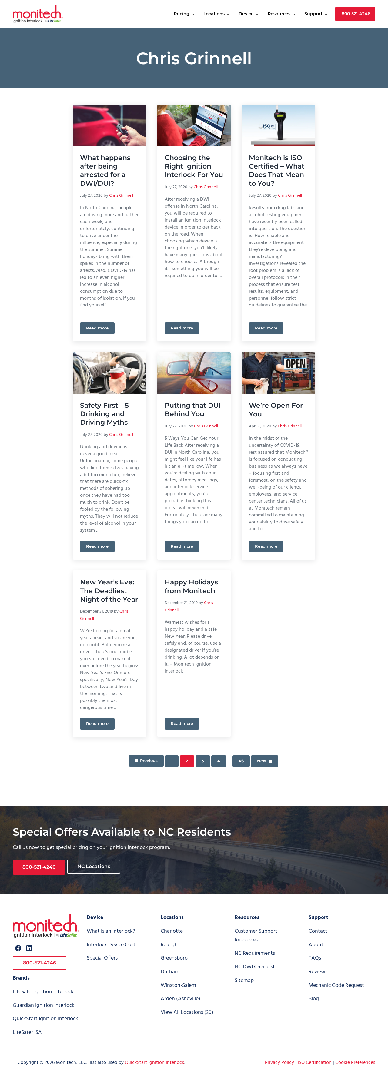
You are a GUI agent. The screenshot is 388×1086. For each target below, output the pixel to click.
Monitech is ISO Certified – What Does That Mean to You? (276, 170)
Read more (100, 329)
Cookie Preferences (355, 1063)
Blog (314, 998)
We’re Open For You (276, 409)
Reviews (318, 971)
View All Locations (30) (187, 1012)
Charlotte (172, 931)
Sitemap (244, 980)
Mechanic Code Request (336, 985)
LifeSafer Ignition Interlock (43, 991)
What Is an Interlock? (111, 931)
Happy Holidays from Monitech (191, 586)
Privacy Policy (279, 1063)
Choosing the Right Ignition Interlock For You (194, 166)
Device (95, 917)
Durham (170, 971)
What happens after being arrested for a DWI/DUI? (105, 170)
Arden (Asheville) (180, 998)
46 (244, 762)
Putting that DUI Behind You (193, 409)
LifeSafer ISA (27, 1032)
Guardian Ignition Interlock (44, 1005)
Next (262, 761)
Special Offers (102, 958)
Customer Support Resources (256, 935)
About (316, 945)
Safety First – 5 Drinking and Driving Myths (104, 414)
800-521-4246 (38, 867)
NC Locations (93, 866)
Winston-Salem (178, 985)
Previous (149, 760)
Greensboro (174, 958)
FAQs (315, 958)
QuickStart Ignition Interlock (45, 1018)
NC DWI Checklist (255, 967)
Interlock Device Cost (111, 945)
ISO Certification (315, 1063)
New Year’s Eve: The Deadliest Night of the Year (109, 590)
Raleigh (169, 945)
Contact (318, 931)
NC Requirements (255, 953)
